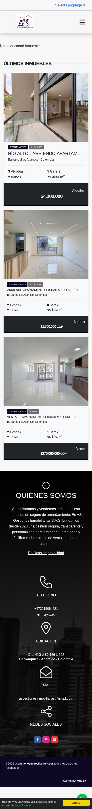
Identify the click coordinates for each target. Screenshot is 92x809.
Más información (23, 805)
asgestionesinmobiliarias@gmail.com (46, 698)
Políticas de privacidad (46, 553)
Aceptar (76, 802)
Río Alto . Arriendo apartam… (45, 153)
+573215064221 (46, 608)
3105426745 (46, 615)
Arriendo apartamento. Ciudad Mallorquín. (43, 290)
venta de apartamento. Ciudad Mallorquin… (43, 417)
